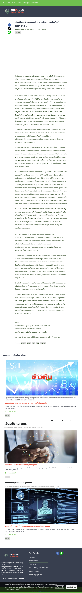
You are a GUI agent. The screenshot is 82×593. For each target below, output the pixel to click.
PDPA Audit (32, 564)
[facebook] (57, 553)
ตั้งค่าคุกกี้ (59, 587)
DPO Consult (33, 561)
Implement (33, 557)
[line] (61, 553)
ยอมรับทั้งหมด (71, 587)
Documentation (34, 571)
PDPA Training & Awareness (38, 568)
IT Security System (35, 575)
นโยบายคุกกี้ (16, 589)
